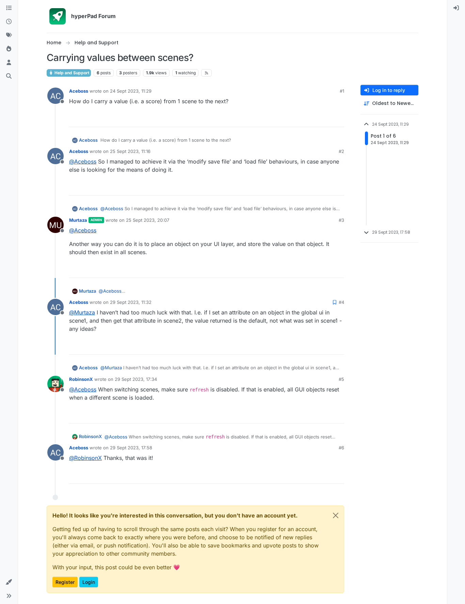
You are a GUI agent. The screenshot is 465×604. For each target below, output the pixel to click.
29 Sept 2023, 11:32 (130, 302)
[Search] (9, 76)
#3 (341, 220)
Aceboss (78, 91)
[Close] (335, 515)
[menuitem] (456, 8)
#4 (341, 302)
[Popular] (9, 49)
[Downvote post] (338, 118)
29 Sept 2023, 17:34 (136, 379)
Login (88, 582)
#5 (341, 379)
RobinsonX (81, 379)
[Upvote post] (315, 118)
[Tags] (9, 35)
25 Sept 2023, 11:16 (130, 151)
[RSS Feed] (206, 73)
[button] (9, 582)
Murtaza (78, 220)
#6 (341, 447)
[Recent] (9, 21)
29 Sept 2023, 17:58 (131, 447)
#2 (341, 151)
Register (65, 582)
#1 (342, 91)
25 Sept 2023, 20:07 (147, 220)
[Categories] (9, 8)
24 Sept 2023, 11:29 (130, 91)
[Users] (9, 62)
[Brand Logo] (57, 16)
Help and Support (71, 72)
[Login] (456, 8)
